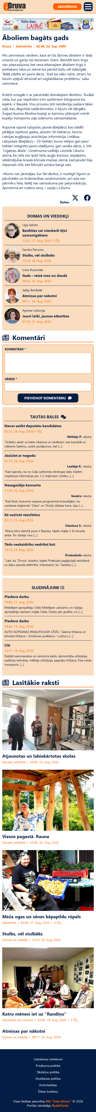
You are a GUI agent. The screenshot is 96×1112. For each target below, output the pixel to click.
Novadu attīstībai (13, 762)
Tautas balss (45, 416)
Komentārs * (15, 349)
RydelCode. (60, 1105)
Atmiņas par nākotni (23, 1031)
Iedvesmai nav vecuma (17, 1020)
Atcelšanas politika (48, 1078)
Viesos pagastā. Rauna (25, 836)
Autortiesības (48, 1085)
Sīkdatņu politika (48, 1072)
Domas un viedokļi (48, 216)
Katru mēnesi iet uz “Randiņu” (34, 1013)
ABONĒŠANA (67, 6)
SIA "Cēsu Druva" (58, 1101)
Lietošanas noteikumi (48, 1059)
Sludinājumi (45, 587)
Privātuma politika (48, 1065)
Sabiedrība (24, 46)
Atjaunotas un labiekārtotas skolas (38, 756)
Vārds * (11, 379)
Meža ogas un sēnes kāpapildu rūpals (41, 916)
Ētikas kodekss (48, 1091)
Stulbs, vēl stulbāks (22, 933)
